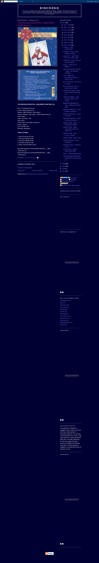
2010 (63, 163)
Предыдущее (53, 170)
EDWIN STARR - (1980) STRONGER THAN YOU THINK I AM (71, 129)
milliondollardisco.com (66, 322)
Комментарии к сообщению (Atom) (38, 174)
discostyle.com (64, 320)
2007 (63, 171)
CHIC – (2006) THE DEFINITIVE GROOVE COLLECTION (70, 77)
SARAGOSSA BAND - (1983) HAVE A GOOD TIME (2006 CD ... (71, 92)
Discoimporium (64, 314)
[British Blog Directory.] (67, 181)
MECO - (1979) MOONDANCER (72, 153)
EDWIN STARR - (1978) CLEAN (72, 138)
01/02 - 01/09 (67, 45)
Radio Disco (63, 325)
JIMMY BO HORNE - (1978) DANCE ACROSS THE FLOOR (71, 99)
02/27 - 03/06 (67, 25)
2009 (63, 166)
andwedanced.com (65, 300)
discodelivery (63, 309)
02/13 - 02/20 (67, 30)
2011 (63, 22)
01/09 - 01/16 (67, 42)
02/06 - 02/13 (67, 32)
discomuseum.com (65, 316)
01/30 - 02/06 (67, 35)
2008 (63, 169)
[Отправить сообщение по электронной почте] (37, 157)
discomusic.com (64, 318)
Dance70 (62, 302)
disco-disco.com (64, 305)
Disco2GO (49, 8)
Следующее (21, 170)
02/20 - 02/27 (67, 27)
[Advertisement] (49, 558)
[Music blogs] (72, 178)
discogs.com (63, 311)
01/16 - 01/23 (67, 40)
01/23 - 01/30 (67, 37)
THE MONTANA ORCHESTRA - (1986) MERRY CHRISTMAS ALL (72, 158)
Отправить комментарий (25, 167)
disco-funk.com (64, 307)
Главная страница (37, 170)
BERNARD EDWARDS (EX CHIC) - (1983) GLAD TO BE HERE (72, 105)
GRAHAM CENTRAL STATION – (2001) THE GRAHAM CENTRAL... (72, 71)
